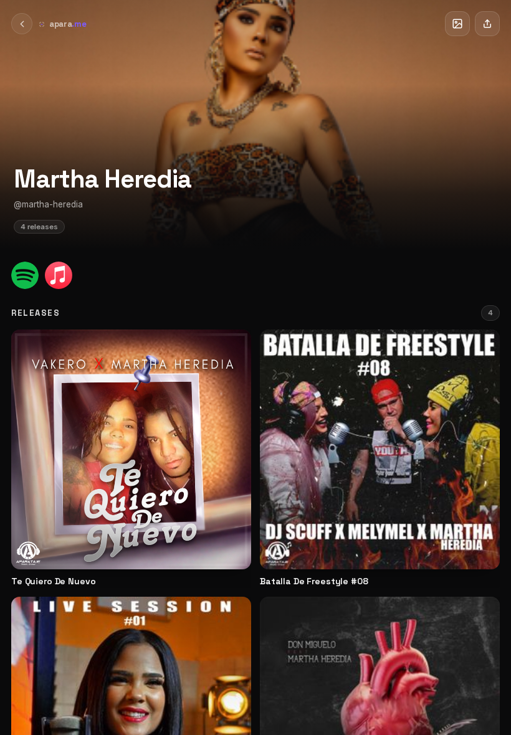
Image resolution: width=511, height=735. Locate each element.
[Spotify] (25, 275)
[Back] (21, 23)
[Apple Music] (58, 275)
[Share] (487, 23)
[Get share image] (457, 23)
